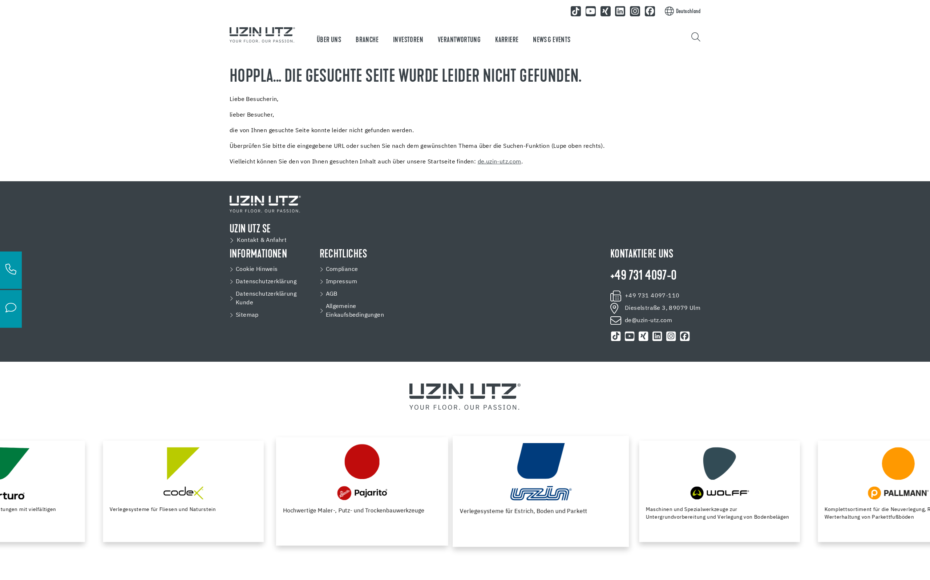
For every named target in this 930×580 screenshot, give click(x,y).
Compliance (342, 269)
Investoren (408, 40)
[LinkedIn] (620, 11)
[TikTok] (576, 11)
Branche (367, 40)
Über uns (329, 40)
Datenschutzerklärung (266, 282)
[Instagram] (635, 11)
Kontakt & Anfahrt (262, 240)
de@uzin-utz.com (648, 321)
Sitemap (247, 315)
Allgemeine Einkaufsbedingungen (355, 311)
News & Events (551, 40)
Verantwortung (459, 40)
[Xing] (605, 11)
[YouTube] (591, 11)
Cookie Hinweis (257, 269)
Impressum (341, 282)
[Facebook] (650, 11)
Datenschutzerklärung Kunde (266, 298)
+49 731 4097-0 (643, 276)
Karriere (506, 40)
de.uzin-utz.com (499, 162)
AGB (331, 294)
